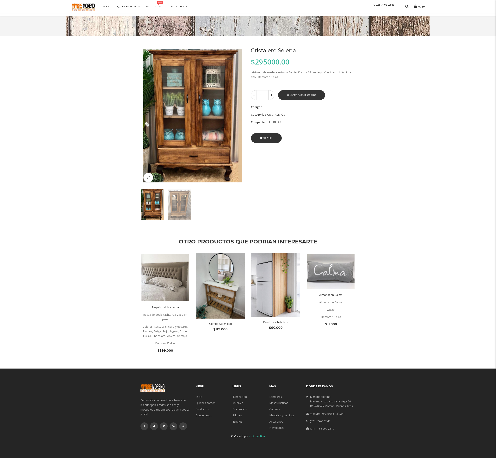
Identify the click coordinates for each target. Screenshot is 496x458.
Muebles (237, 403)
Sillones (237, 415)
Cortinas (274, 409)
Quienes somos (128, 6)
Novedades (276, 428)
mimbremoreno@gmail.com (327, 413)
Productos (202, 409)
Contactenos (177, 6)
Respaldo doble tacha (165, 307)
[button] (266, 138)
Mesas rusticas (278, 403)
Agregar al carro (303, 95)
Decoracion (239, 409)
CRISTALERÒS (160, 26)
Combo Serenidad (220, 324)
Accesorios (276, 421)
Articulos (153, 6)
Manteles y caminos (281, 415)
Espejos (237, 421)
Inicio (107, 6)
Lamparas (275, 397)
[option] (192, 115)
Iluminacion (239, 397)
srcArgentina (257, 436)
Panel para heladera (275, 322)
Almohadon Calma (331, 295)
